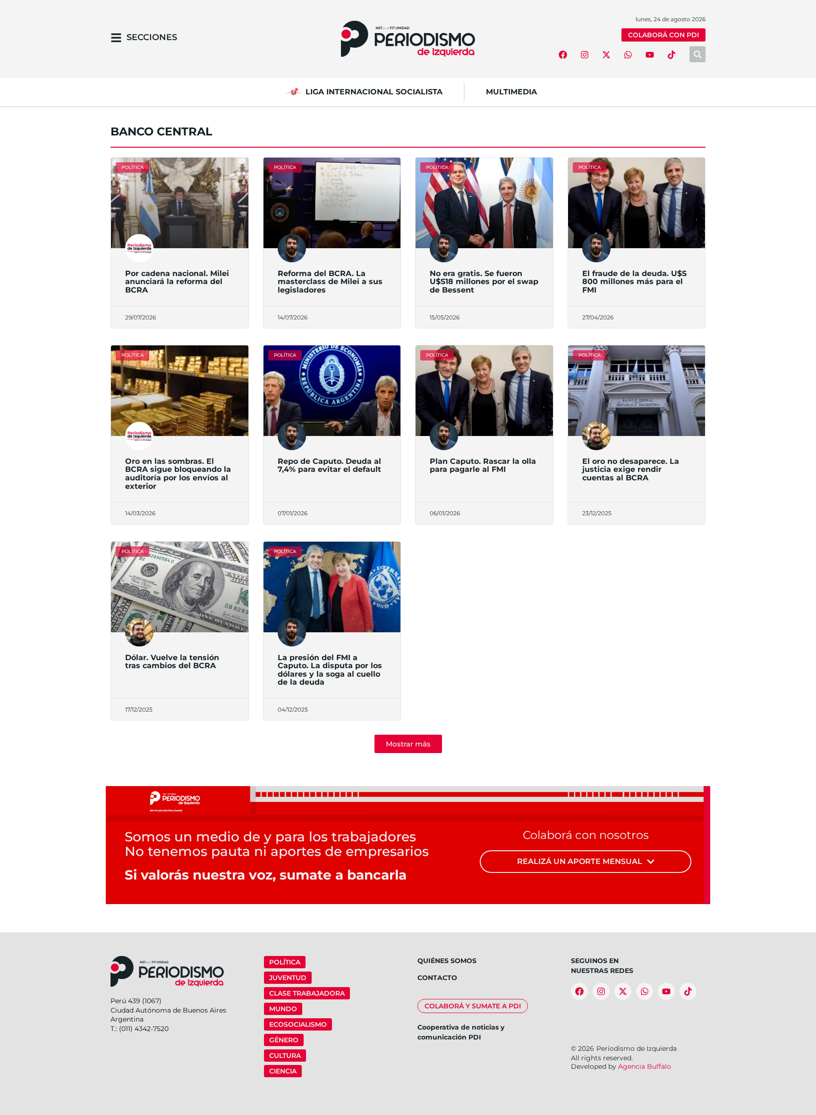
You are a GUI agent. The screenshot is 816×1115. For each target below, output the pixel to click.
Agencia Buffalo (644, 1066)
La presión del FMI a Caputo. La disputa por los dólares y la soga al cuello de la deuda (330, 670)
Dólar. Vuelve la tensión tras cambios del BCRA (172, 662)
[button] (408, 744)
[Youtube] (649, 54)
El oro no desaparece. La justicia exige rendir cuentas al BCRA (630, 469)
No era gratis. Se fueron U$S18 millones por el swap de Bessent (484, 281)
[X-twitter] (606, 54)
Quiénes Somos (446, 960)
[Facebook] (562, 54)
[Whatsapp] (628, 54)
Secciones (152, 37)
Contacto (437, 977)
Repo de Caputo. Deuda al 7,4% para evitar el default (329, 465)
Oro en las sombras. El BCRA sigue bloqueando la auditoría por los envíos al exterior (178, 474)
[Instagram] (584, 54)
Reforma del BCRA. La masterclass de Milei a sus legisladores (330, 281)
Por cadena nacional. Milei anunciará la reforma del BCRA (177, 281)
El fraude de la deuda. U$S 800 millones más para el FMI (634, 281)
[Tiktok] (671, 54)
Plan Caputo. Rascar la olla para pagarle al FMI (483, 465)
